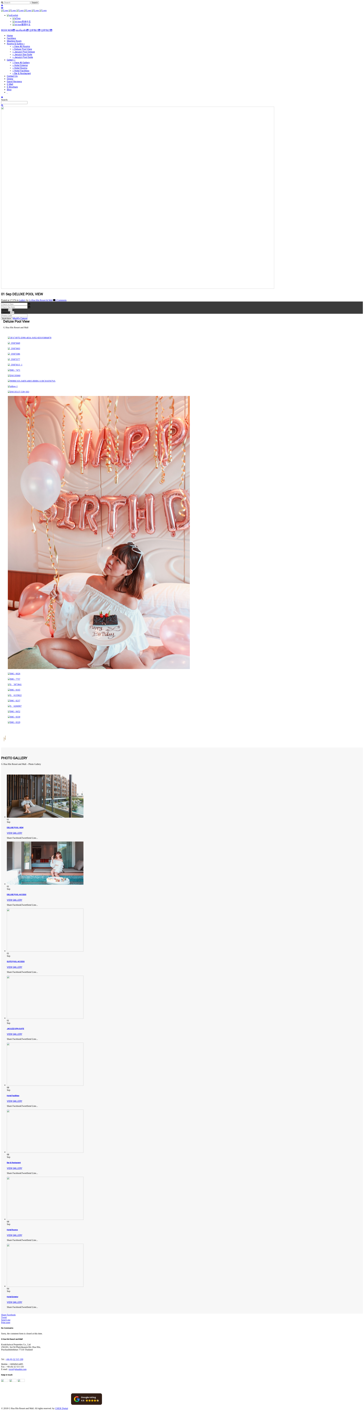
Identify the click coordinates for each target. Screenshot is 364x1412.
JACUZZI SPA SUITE (15, 1029)
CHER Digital (61, 1408)
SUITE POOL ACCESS (16, 961)
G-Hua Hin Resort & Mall (41, 300)
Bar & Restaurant (14, 1163)
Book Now (6, 318)
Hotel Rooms (12, 1230)
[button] (86, 1399)
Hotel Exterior (12, 1297)
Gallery (22, 300)
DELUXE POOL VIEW (15, 827)
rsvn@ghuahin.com (17, 1369)
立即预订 (33, 30)
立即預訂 (45, 30)
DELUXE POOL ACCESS (16, 894)
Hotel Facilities (13, 1096)
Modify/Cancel (20, 318)
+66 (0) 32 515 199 (14, 1359)
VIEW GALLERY (14, 833)
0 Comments (61, 300)
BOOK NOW (7, 30)
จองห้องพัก (20, 30)
